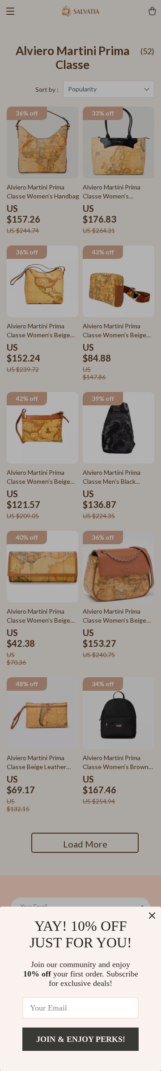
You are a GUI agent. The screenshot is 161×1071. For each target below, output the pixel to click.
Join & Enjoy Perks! (80, 1039)
